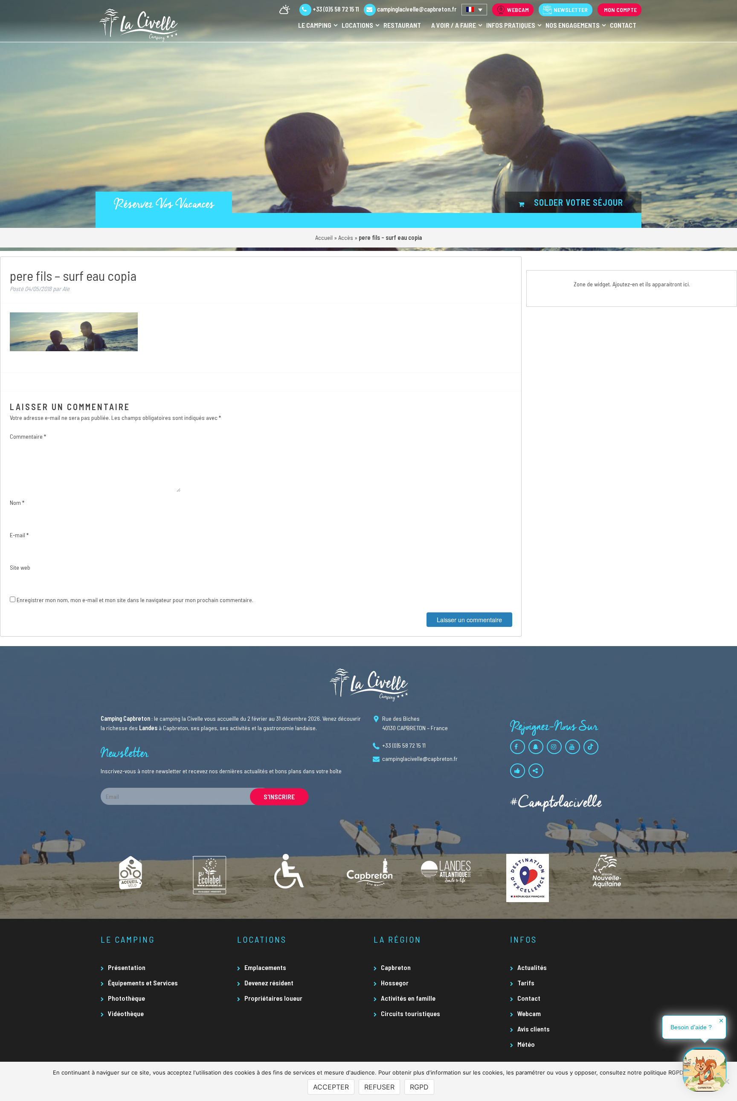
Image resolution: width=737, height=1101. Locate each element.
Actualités (532, 967)
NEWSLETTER (571, 9)
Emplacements (265, 967)
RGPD (419, 1087)
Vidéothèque (126, 1013)
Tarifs (525, 983)
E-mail (19, 535)
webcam (518, 9)
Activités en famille (408, 998)
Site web (20, 567)
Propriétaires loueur (273, 998)
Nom (17, 502)
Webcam (529, 1013)
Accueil (324, 237)
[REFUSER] (726, 1081)
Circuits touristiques (410, 1013)
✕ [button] (721, 1020)
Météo (526, 1044)
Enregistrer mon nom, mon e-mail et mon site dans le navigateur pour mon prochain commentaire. (135, 599)
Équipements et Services (143, 983)
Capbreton (396, 967)
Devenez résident (268, 983)
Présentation (126, 967)
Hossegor (395, 983)
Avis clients (533, 1029)
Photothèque (126, 998)
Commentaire (28, 436)
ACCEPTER (331, 1087)
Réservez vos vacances (164, 204)
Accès (345, 237)
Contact (528, 998)
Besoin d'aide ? (691, 1027)
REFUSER (379, 1087)
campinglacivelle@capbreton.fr (416, 9)
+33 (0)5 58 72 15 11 (335, 9)
